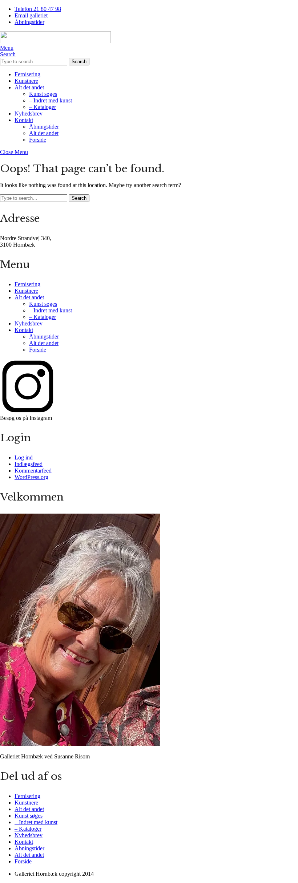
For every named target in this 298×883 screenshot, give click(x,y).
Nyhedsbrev (29, 113)
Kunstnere (26, 81)
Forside (37, 140)
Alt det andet (29, 87)
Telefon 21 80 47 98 (38, 9)
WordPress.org (31, 477)
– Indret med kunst (50, 100)
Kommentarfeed (33, 470)
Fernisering (27, 74)
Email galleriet (31, 15)
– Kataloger (42, 107)
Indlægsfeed (29, 464)
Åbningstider (29, 22)
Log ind (24, 457)
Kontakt (24, 120)
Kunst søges (43, 94)
